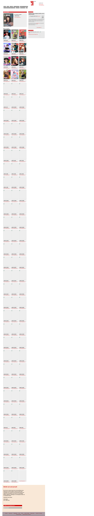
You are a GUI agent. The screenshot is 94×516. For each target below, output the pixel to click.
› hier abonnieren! (41, 5)
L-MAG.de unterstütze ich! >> (9, 505)
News (8, 6)
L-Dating (17, 7)
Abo (26, 7)
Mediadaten (22, 7)
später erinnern (6, 507)
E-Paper (32, 2)
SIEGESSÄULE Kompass (27, 514)
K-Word (11, 6)
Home (5, 6)
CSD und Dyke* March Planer (9, 7)
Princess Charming (24, 6)
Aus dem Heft (16, 6)
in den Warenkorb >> (17, 17)
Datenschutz (32, 513)
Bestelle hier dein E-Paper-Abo (33, 34)
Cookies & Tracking (39, 513)
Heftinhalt (32, 1)
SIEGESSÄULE (18, 514)
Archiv (22, 513)
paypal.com (38, 23)
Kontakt (6, 513)
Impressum (10, 513)
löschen (39, 16)
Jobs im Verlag (26, 513)
